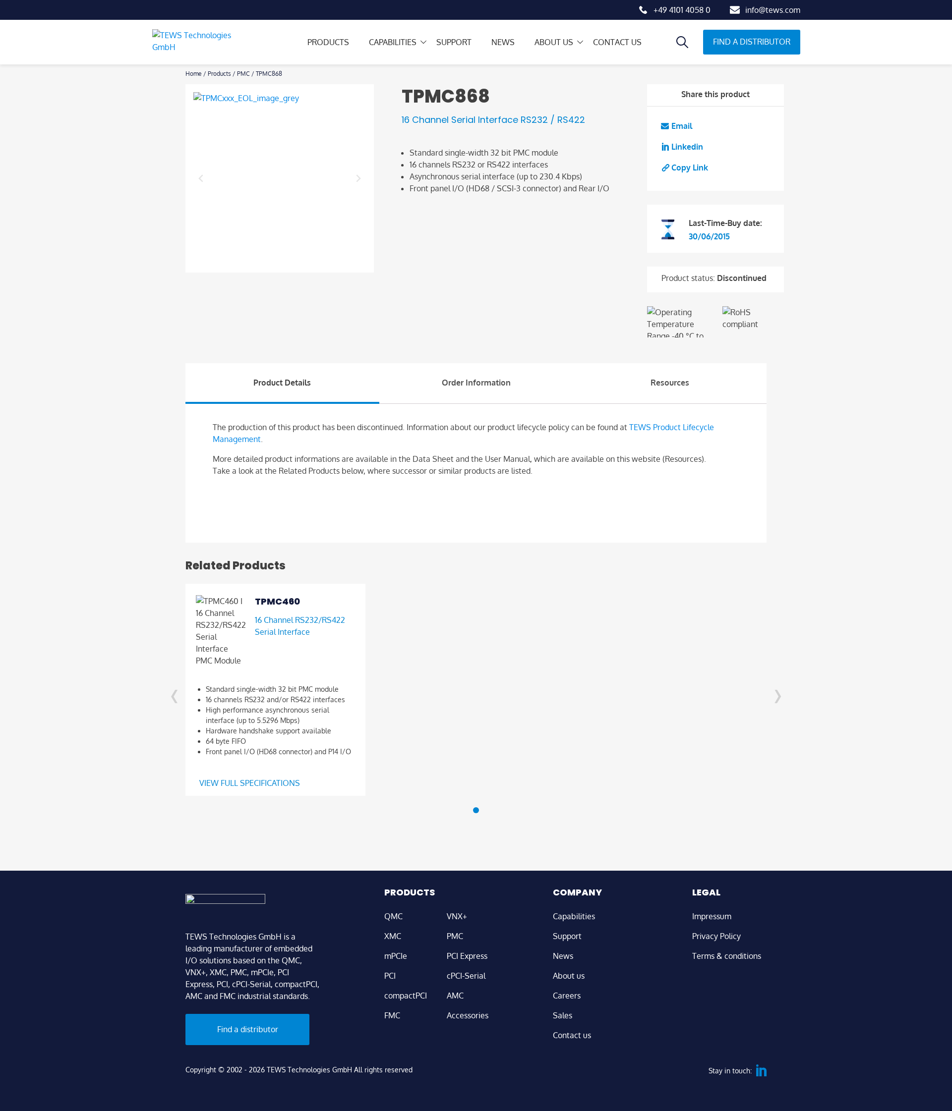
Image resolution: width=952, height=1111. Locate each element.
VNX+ (457, 916)
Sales (562, 1015)
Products (328, 42)
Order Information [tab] (476, 383)
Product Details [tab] (282, 383)
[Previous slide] (201, 178)
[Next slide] (358, 178)
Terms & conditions (726, 956)
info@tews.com (772, 10)
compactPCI (405, 995)
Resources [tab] (670, 383)
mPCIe (395, 956)
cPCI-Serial (466, 976)
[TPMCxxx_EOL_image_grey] (279, 178)
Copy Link (689, 167)
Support (454, 42)
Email (681, 126)
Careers (567, 995)
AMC (455, 995)
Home (193, 73)
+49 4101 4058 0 (682, 10)
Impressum (711, 916)
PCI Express (467, 956)
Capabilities (392, 42)
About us (554, 42)
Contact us (617, 42)
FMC (392, 1015)
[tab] (476, 810)
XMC (392, 936)
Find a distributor (751, 42)
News (503, 42)
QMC (393, 916)
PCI (390, 976)
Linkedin (687, 147)
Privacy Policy (716, 936)
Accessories (467, 1015)
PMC (243, 73)
